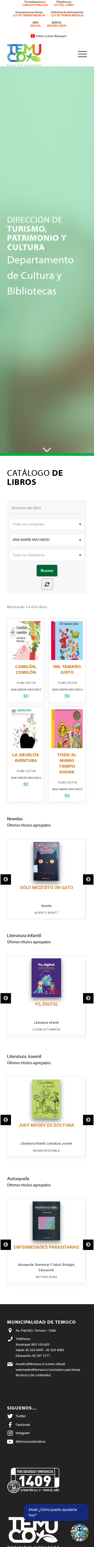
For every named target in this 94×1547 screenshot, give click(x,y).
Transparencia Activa (29, 14)
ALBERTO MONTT (46, 913)
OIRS (35, 24)
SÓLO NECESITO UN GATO (46, 887)
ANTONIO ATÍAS (46, 1277)
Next (88, 879)
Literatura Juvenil (59, 1143)
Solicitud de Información (67, 14)
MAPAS (56, 24)
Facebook (23, 1425)
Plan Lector (26, 683)
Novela (46, 906)
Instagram (23, 1433)
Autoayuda (26, 1265)
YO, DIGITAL (46, 1004)
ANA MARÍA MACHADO (26, 689)
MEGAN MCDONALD (46, 1150)
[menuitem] (35, 4)
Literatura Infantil (46, 1023)
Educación (46, 1270)
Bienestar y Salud (48, 1265)
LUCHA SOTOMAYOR (46, 1029)
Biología (68, 1265)
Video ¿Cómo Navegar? (51, 36)
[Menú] (80, 54)
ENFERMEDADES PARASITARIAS (46, 1247)
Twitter (21, 1416)
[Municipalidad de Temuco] (39, 54)
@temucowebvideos (30, 1441)
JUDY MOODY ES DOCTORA (46, 1125)
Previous (6, 879)
